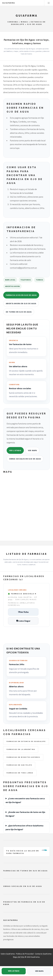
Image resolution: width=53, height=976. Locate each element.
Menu (48, 3)
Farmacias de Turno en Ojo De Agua (25, 871)
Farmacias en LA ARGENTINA (21, 749)
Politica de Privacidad (25, 954)
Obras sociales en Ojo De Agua (25, 459)
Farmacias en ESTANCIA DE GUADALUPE (26, 741)
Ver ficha (24, 612)
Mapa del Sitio (18, 957)
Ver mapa (32, 450)
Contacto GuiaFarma (43, 954)
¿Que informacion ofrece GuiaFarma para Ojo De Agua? (24, 827)
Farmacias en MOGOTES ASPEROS (23, 757)
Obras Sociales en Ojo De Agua (22, 886)
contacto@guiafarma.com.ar (23, 267)
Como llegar (24, 620)
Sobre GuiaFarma (8, 954)
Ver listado (15, 450)
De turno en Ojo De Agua (19, 312)
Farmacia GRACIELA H (23, 594)
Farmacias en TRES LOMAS (20, 773)
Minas (24, 22)
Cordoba (12, 22)
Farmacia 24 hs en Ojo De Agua (21, 295)
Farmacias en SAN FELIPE (19, 765)
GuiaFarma (8, 3)
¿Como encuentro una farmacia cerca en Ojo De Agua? (25, 800)
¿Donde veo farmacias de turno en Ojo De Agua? (25, 814)
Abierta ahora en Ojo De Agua (21, 303)
